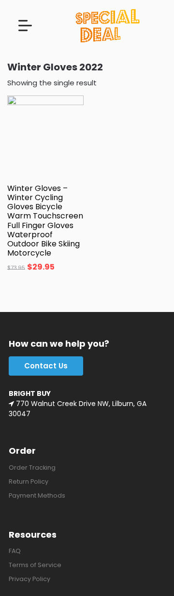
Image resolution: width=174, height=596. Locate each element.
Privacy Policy (29, 579)
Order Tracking (32, 467)
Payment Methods (37, 495)
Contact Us (46, 366)
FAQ (15, 551)
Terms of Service (35, 565)
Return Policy (28, 481)
